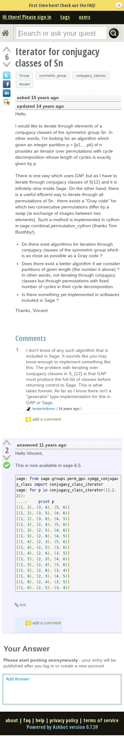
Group (24, 75)
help (40, 720)
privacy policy (64, 720)
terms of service (101, 720)
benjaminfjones (43, 408)
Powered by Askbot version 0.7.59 (62, 726)
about (11, 720)
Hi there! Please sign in (27, 16)
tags (65, 16)
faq (27, 720)
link (23, 605)
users (84, 16)
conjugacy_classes (91, 75)
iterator (24, 84)
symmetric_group (52, 75)
